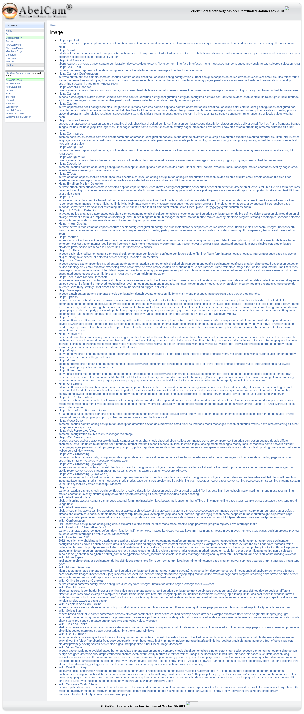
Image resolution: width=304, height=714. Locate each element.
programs (76, 113)
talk (96, 313)
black (110, 107)
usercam (253, 517)
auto (97, 213)
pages (209, 80)
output (142, 403)
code (94, 167)
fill (202, 413)
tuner (281, 43)
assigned (124, 337)
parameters (164, 140)
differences (187, 363)
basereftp (177, 510)
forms (295, 77)
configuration (118, 43)
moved (257, 323)
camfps (177, 540)
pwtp (134, 517)
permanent (84, 327)
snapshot (97, 207)
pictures (115, 517)
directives (80, 514)
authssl (83, 200)
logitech (196, 323)
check (98, 53)
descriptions (147, 167)
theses (95, 273)
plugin (262, 353)
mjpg (271, 307)
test (294, 140)
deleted (266, 263)
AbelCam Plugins (15, 48)
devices (141, 63)
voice (199, 313)
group (81, 307)
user (105, 56)
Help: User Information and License (83, 410)
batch (81, 137)
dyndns (260, 240)
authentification (179, 337)
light (61, 100)
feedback (249, 303)
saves (233, 80)
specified (126, 220)
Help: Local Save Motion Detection (83, 277)
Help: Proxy (67, 360)
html (199, 167)
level (129, 217)
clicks (282, 300)
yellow (196, 100)
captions (169, 107)
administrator (85, 337)
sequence (180, 327)
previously (252, 63)
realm (288, 343)
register (73, 347)
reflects (141, 327)
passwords (231, 90)
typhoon (164, 494)
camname (189, 540)
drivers (259, 77)
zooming (193, 494)
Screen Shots (13, 83)
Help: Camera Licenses (75, 87)
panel (217, 80)
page (291, 53)
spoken (222, 447)
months (182, 524)
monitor (165, 243)
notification (291, 307)
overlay (241, 43)
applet (119, 510)
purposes (140, 380)
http (286, 137)
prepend (64, 113)
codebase (207, 510)
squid (144, 417)
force (291, 240)
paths (197, 140)
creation (249, 263)
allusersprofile (140, 540)
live (95, 434)
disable (230, 177)
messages (205, 43)
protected (270, 343)
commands (104, 90)
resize (258, 150)
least (284, 340)
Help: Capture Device (74, 120)
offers (172, 343)
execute (241, 137)
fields (238, 227)
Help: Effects (67, 173)
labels (199, 53)
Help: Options (68, 297)
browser (104, 477)
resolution (106, 113)
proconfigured (282, 243)
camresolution (229, 540)
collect (181, 440)
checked (159, 77)
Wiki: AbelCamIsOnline (74, 497)
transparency (218, 113)
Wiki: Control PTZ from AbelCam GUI (85, 527)
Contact (10, 65)
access (63, 97)
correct (80, 340)
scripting (276, 140)
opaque (131, 230)
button (74, 77)
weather (288, 113)
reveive (234, 310)
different (252, 200)
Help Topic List (69, 40)
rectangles (269, 217)
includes (233, 340)
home (139, 530)
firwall (224, 467)
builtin (129, 320)
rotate (212, 403)
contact (165, 413)
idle (92, 217)
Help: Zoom (67, 487)
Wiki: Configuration (72, 520)
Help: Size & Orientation (75, 397)
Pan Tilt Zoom (13, 110)
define (177, 137)
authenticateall (140, 337)
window (105, 83)
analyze (107, 300)
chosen (182, 213)
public (138, 447)
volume (208, 313)
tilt (275, 43)
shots (253, 270)
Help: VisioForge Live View (77, 430)
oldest (224, 203)
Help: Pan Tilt (68, 317)
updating (264, 447)
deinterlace (149, 400)
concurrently (127, 467)
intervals (194, 377)
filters (151, 90)
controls (210, 97)
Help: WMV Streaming (74, 454)
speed (71, 313)
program (64, 56)
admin (73, 337)
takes (62, 484)
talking (103, 313)
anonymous (102, 337)
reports (224, 310)
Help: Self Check (70, 383)
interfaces (195, 63)
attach (74, 187)
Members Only (14, 51)
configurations (214, 373)
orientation (229, 43)
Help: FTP (66, 197)
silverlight (65, 170)
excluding (148, 340)
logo (111, 80)
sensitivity (65, 220)
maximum (141, 203)
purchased (263, 90)
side (210, 230)
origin (62, 447)
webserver (277, 393)
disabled (280, 213)
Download (11, 58)
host (73, 243)
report (215, 310)
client (173, 440)
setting (202, 230)
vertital (73, 330)
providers (64, 247)
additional (65, 53)
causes (254, 337)
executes (88, 377)
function (119, 323)
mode (130, 140)
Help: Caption (68, 103)
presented (199, 127)
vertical (290, 230)
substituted (66, 273)
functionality (104, 390)
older (104, 270)
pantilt (127, 100)
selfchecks (205, 393)
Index (53, 24)
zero (264, 380)
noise (247, 390)
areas (114, 337)
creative (131, 490)
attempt (74, 363)
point (116, 447)
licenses (218, 53)
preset (121, 327)
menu (194, 43)
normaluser (161, 343)
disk (82, 267)
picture (197, 190)
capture (96, 43)
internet (161, 90)
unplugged (160, 313)
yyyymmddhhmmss (230, 207)
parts (164, 230)
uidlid (293, 500)
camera (63, 43)
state (163, 100)
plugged (240, 63)
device (159, 43)
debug (206, 77)
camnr (105, 500)
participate (82, 310)
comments (72, 524)
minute (75, 380)
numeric (246, 530)
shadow (125, 113)
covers (90, 340)
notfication (258, 390)
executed (253, 137)
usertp (264, 517)
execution (160, 293)
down (71, 323)
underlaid (256, 113)
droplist (106, 110)
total (206, 113)
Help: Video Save (71, 420)
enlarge (63, 217)
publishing (182, 480)
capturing (118, 123)
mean (62, 403)
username (133, 247)
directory (263, 200)
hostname (83, 243)
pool (297, 53)
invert (176, 323)
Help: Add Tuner (70, 67)
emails (255, 187)
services (227, 393)
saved (206, 270)
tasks (207, 380)
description (135, 43)
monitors (176, 243)
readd (134, 393)
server (267, 80)
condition (145, 97)
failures (265, 187)
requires (213, 190)
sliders (156, 180)
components (111, 53)
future (151, 377)
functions (71, 307)
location (185, 323)
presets (131, 327)
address (64, 137)
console (168, 137)
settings (240, 190)
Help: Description (71, 163)
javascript (219, 167)
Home (9, 30)
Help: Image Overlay (73, 223)
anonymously (142, 300)
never (239, 390)
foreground (149, 110)
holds (104, 444)
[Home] (37, 12)
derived (227, 97)
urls (67, 143)
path (190, 140)
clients (114, 467)
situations (210, 327)
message (163, 203)
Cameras (11, 54)
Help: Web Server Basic (75, 437)
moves (211, 217)
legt (122, 217)
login (81, 190)
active (73, 97)
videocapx (78, 427)
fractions (294, 187)
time (200, 113)
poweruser (242, 343)
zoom (62, 46)
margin (63, 230)
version (289, 43)
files (179, 43)
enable (258, 177)
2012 (62, 540)
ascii (87, 107)
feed (140, 90)
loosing (205, 444)
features (237, 303)
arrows (102, 320)
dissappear (186, 303)
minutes (118, 190)
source (88, 470)
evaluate (218, 303)
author (81, 477)
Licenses (11, 90)
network (196, 243)
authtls (93, 200)
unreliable (174, 313)
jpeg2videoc (208, 377)
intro (92, 80)
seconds (64, 207)
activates (64, 213)
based (102, 200)
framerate (73, 80)
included (84, 127)
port (204, 190)
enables (207, 303)
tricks (279, 500)
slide (140, 113)
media (210, 457)
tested (113, 313)
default (204, 200)
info (138, 307)
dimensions (66, 514)
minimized (260, 307)
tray (142, 313)
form (173, 63)
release (88, 56)
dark (218, 97)
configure (115, 70)
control (241, 320)
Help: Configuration (72, 157)
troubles (176, 70)
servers (195, 447)
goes (70, 203)
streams (77, 83)
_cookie (71, 540)
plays (122, 310)
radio (86, 113)
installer (156, 524)
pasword (219, 343)
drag (289, 213)
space (136, 417)
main (186, 43)
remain (206, 310)
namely (263, 53)
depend (267, 373)
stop (245, 293)
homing (129, 323)
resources (203, 480)
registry (224, 524)
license (208, 53)
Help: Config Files (71, 147)
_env (80, 540)
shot (157, 100)
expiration (162, 340)
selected (274, 63)
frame (62, 80)
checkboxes (130, 177)
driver (251, 77)
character (192, 107)
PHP (8, 93)
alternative (90, 320)
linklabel (230, 53)
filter (288, 177)
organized (123, 270)
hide (88, 307)
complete (208, 440)
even (133, 90)
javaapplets (157, 514)
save (250, 43)
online (224, 500)
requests (161, 447)
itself (172, 390)
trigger (137, 220)
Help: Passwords (70, 333)
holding (96, 307)
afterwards (76, 320)
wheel (107, 534)
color (236, 107)
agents (81, 97)
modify (237, 444)
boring (121, 320)
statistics (233, 447)
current (196, 77)
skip (288, 80)
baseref (149, 510)
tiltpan (231, 517)
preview (136, 100)
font (139, 110)
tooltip (121, 313)
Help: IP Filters (69, 250)
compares (183, 387)
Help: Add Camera (71, 60)
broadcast (91, 477)
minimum (64, 380)
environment (200, 137)
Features (11, 34)
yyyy (213, 207)
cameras (74, 43)
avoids (111, 320)
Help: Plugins (68, 350)
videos (256, 380)
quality (183, 310)
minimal (197, 530)
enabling (276, 387)
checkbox (147, 77)
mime (236, 307)
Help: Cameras (69, 93)
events (73, 217)
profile (62, 470)
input (254, 400)
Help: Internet (68, 237)
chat (145, 440)
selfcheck (255, 80)
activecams (111, 540)
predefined (109, 327)
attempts (75, 387)
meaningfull (267, 377)
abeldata (89, 540)
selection (287, 63)
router (71, 470)
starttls (264, 190)
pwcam (125, 517)
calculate (115, 213)
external (265, 137)
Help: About (67, 50)
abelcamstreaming (70, 510)
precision (232, 217)
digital (247, 387)
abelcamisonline (69, 500)
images (63, 127)
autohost (96, 440)
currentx (270, 510)
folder (162, 53)
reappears (195, 310)
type (178, 100)
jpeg (98, 80)
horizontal (260, 227)
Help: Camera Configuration (78, 73)
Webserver (12, 106)
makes (250, 363)
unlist (241, 380)
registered (76, 56)
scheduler (277, 90)
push (193, 480)
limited (137, 217)
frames (84, 80)
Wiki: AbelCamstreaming (76, 507)
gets (214, 490)
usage (185, 313)
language (64, 140)
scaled (152, 517)
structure (123, 207)
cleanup (186, 263)
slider (147, 113)
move (103, 230)
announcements (123, 300)
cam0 (123, 263)
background (98, 107)
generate (64, 243)
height (123, 514)
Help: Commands (71, 133)
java (157, 500)
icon (179, 53)
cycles (117, 303)
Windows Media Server (18, 116)
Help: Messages (70, 290)
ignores (161, 377)
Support (10, 41)
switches (276, 127)
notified (139, 190)
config (105, 43)
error (281, 200)
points (72, 367)
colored (244, 107)
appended (95, 263)
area (80, 107)
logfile (196, 444)
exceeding (112, 267)
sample (189, 270)
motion (217, 43)
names (148, 343)
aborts (63, 63)
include (73, 127)
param (63, 517)
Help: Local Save (70, 260)
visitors (153, 257)
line (190, 90)
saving (253, 140)
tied (151, 417)
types (149, 313)
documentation (163, 424)
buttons (83, 77)
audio (89, 213)
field (257, 97)
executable (228, 137)
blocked (82, 253)
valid (164, 417)
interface (188, 53)
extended (175, 340)
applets (128, 510)
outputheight (262, 514)
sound (116, 220)
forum (286, 303)
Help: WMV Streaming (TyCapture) (83, 464)
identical (132, 390)
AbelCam (10, 73)
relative (94, 113)
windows (146, 247)
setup (105, 247)
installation (147, 500)
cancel (94, 63)
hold (284, 97)
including (245, 340)
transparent (235, 113)
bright (118, 107)
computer (80, 303)
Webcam (10, 103)
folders (171, 53)
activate (64, 77)
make (197, 90)
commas (251, 540)
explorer (148, 53)
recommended (185, 403)
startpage (269, 500)
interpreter (168, 307)
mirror (92, 403)
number (273, 53)
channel (104, 467)
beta (190, 300)
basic (62, 90)
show (275, 80)
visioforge (195, 70)
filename (181, 267)
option (176, 80)
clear (191, 213)
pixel (89, 393)
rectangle (256, 217)
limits (124, 203)
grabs (116, 390)
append (72, 107)
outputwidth (277, 514)
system (188, 113)
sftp (81, 207)
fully (61, 307)
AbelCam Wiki (13, 44)
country (264, 440)
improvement (126, 307)
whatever (220, 313)
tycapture (281, 403)
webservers (66, 450)
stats (243, 447)
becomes (204, 337)
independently (177, 110)
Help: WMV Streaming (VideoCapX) (84, 474)
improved (101, 217)
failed (227, 303)
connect (171, 467)
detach (139, 293)
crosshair (175, 227)
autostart (165, 300)
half (132, 530)
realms (63, 347)
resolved (164, 393)
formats (162, 110)
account (74, 240)
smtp (255, 190)
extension (164, 267)
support (88, 313)
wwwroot (89, 450)
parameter (149, 140)
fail (73, 390)
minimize (247, 307)
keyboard (114, 217)
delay (257, 213)
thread (98, 56)
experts (152, 63)
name (157, 80)
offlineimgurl (211, 500)
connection (199, 187)
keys (188, 530)
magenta (147, 217)
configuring (104, 524)
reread (264, 63)
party (93, 310)
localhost (98, 140)
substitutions (174, 113)
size (256, 43)
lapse (220, 377)
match (199, 110)
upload (199, 207)
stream (240, 127)
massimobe (169, 524)
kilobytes (107, 203)
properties (115, 393)
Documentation (14, 37)
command (123, 137)
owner (283, 53)
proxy (252, 90)
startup (237, 327)
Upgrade (10, 100)
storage (248, 327)
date (139, 53)
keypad (179, 530)
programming (231, 140)
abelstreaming (92, 510)
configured (197, 97)
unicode (268, 113)
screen (265, 310)
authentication (88, 187)
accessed (75, 300)
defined (187, 137)
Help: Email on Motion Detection (81, 183)
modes (131, 480)
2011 (62, 524)
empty (192, 413)
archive (139, 510)
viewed (281, 447)
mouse (91, 100)
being (183, 300)
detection (148, 43)
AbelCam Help (13, 86)
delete (191, 253)
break (91, 363)
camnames (203, 540)
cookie (77, 544)
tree (89, 83)
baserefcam (162, 510)
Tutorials (10, 96)
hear (287, 477)
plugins (243, 90)
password (185, 190)
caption (85, 43)
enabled (248, 97)
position (292, 110)
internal (272, 267)
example (214, 137)
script (258, 500)
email (168, 43)
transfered (132, 313)
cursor (186, 227)
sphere (228, 327)
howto (147, 530)
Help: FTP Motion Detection (78, 210)
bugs (197, 300)
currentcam (256, 510)
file (174, 43)
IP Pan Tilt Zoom (15, 113)
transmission (178, 207)
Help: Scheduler (70, 370)
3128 (62, 413)
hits (293, 477)
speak (62, 313)
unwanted (135, 257)
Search (10, 61)
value (80, 143)
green (276, 97)
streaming (266, 43)
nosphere (236, 514)
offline (216, 203)
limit (105, 80)
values (278, 113)
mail (87, 190)
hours (62, 190)
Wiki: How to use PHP (74, 537)
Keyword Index (14, 80)
